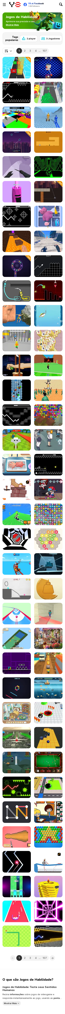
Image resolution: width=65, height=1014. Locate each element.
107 (45, 50)
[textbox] (8, 51)
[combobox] (8, 51)
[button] (12, 24)
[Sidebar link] (4, 4)
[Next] (57, 37)
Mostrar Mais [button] (10, 1003)
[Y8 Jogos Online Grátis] (14, 4)
